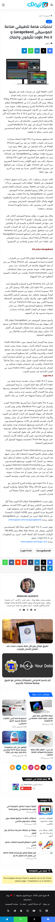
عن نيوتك (46, 904)
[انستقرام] (20, 609)
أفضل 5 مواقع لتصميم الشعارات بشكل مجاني (20, 843)
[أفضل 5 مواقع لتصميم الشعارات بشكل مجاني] (45, 845)
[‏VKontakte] (11, 562)
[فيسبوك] (50, 50)
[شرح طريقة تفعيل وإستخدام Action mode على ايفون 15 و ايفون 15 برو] (45, 856)
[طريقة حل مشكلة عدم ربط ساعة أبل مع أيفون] (45, 834)
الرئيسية (47, 16)
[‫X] (43, 50)
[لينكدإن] (37, 50)
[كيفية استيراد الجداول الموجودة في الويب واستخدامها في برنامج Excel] (45, 810)
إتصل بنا (23, 904)
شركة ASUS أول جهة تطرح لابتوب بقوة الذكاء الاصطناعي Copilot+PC (41, 718)
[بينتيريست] (24, 562)
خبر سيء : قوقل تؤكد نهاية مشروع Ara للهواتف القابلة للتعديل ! (42, 752)
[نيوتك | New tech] (37, 5)
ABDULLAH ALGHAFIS (27, 596)
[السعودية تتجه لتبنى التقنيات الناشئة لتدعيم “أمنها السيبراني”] (14, 708)
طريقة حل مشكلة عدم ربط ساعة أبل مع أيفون (20, 832)
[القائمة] (3, 6)
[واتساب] (30, 50)
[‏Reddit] (18, 562)
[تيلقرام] (24, 50)
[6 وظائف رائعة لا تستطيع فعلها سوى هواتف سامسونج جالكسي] (45, 822)
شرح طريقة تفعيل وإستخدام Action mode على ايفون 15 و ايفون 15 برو (19, 854)
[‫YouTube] (23, 609)
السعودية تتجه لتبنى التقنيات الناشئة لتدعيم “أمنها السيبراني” (14, 721)
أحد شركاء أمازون (34, 904)
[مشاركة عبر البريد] (43, 568)
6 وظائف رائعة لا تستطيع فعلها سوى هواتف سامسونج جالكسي (21, 820)
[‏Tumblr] (30, 562)
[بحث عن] (51, 6)
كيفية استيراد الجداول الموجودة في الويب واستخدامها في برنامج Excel (21, 808)
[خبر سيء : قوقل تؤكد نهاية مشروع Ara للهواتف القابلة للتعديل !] (41, 739)
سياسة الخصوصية (11, 904)
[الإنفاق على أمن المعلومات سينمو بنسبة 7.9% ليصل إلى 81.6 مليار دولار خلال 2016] (14, 738)
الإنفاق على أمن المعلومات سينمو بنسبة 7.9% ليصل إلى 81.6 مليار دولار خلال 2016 (14, 750)
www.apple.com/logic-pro (34, 541)
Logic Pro (25, 550)
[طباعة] (37, 568)
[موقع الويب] (35, 609)
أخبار (40, 16)
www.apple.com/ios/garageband (25, 519)
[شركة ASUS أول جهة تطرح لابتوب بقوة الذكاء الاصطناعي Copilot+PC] (41, 706)
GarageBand (42, 550)
